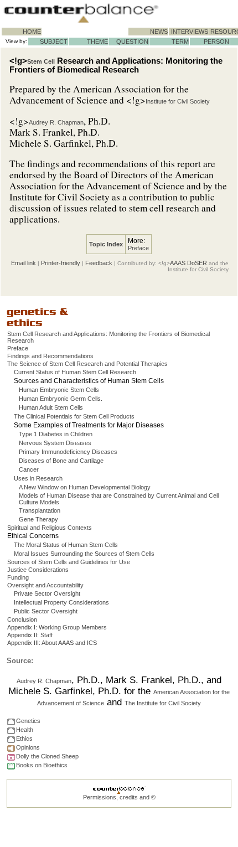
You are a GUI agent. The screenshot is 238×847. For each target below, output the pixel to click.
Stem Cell (41, 61)
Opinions (28, 747)
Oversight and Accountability (45, 585)
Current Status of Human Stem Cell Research (75, 372)
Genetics (28, 720)
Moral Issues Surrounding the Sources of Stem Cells (84, 553)
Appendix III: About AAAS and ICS (52, 642)
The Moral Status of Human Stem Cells (66, 544)
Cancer (29, 469)
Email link (23, 263)
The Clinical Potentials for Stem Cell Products (74, 416)
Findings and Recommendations (50, 356)
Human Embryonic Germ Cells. (60, 398)
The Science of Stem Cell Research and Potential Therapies (87, 363)
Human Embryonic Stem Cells (59, 389)
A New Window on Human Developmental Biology (85, 487)
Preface (138, 248)
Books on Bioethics (42, 765)
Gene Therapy (38, 519)
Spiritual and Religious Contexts (49, 527)
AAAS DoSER (188, 263)
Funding (18, 577)
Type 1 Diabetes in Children (55, 434)
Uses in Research (38, 478)
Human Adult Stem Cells (51, 407)
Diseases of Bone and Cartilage (61, 460)
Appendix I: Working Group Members (57, 627)
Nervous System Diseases (55, 443)
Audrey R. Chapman (56, 122)
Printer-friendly (60, 263)
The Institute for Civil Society (163, 703)
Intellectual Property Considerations (61, 602)
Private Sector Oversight (47, 593)
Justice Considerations (38, 569)
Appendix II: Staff (30, 635)
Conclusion (22, 619)
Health (24, 729)
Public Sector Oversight (45, 611)
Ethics (24, 738)
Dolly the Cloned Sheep (47, 756)
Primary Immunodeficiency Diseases (68, 451)
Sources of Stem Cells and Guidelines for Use (68, 562)
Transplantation (39, 510)
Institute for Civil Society (178, 101)
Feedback (98, 263)
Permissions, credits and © (119, 797)
